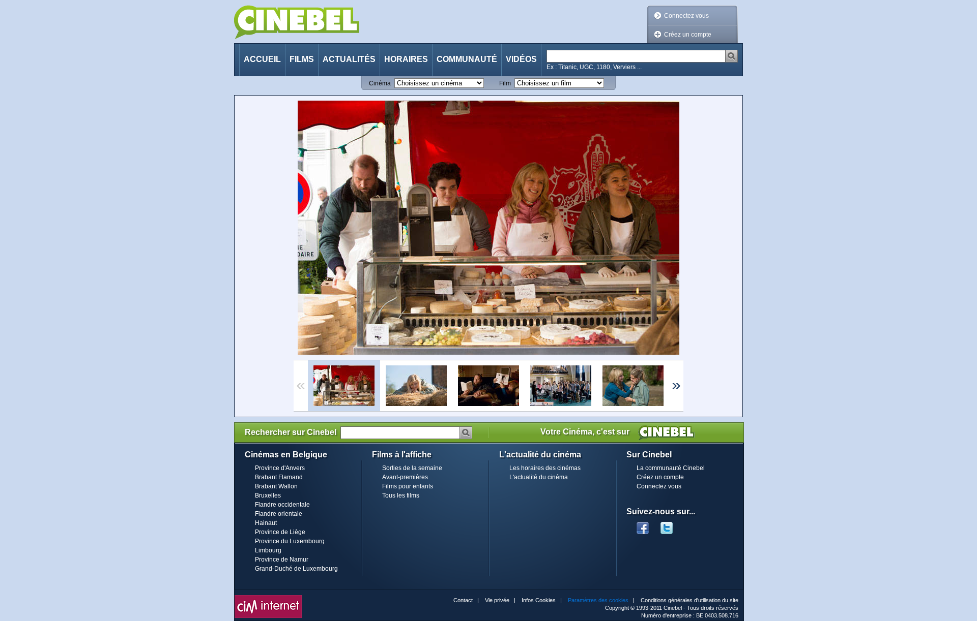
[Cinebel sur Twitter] (671, 525)
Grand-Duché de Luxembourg (296, 568)
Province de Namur (281, 559)
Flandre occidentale (282, 504)
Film (505, 83)
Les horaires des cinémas (545, 468)
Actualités (349, 59)
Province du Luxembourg (290, 541)
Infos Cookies (539, 600)
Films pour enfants (407, 486)
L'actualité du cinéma (538, 477)
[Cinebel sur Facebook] (642, 525)
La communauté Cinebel (671, 468)
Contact (463, 600)
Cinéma (380, 83)
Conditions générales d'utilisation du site (689, 600)
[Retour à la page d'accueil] (296, 22)
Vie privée (497, 600)
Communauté (467, 59)
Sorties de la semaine (412, 468)
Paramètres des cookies (598, 600)
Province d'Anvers (280, 468)
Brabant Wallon (276, 486)
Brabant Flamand (279, 477)
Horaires (406, 59)
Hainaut (266, 522)
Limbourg (268, 550)
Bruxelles (268, 495)
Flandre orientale (278, 513)
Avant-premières (405, 477)
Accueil (262, 59)
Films (302, 59)
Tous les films (400, 495)
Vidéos (521, 59)
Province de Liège (280, 532)
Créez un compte (687, 34)
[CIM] (268, 598)
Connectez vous (686, 15)
